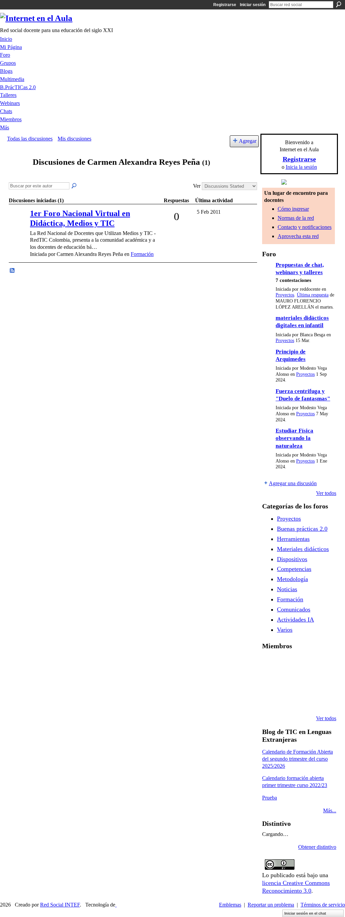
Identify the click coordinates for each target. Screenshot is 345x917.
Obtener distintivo (317, 847)
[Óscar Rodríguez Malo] (322, 664)
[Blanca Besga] (322, 682)
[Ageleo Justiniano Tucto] (287, 664)
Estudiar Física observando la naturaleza (294, 438)
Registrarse (224, 4)
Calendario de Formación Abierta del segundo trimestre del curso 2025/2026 (297, 759)
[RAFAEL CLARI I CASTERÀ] (304, 664)
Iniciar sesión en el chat (305, 913)
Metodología (292, 579)
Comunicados (293, 609)
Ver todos (326, 493)
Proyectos (285, 294)
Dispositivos (292, 559)
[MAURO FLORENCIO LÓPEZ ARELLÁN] (270, 664)
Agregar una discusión (293, 483)
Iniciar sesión (252, 4)
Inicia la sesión (301, 167)
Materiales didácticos (303, 549)
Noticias (287, 589)
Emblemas (230, 905)
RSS (12, 271)
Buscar (338, 4)
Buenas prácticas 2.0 (302, 528)
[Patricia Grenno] (322, 700)
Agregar (247, 141)
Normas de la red (296, 218)
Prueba (269, 798)
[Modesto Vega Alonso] (270, 682)
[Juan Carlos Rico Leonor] (304, 682)
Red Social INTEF (60, 905)
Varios (284, 629)
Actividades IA (295, 619)
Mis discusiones (74, 138)
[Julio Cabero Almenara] (304, 700)
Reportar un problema (271, 905)
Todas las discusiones (30, 138)
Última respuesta (312, 294)
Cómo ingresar (293, 209)
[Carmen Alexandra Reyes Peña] (18, 175)
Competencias (294, 569)
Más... (329, 810)
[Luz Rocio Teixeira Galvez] (270, 700)
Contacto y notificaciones (305, 227)
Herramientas (293, 538)
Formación (142, 254)
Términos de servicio (323, 905)
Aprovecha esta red (298, 236)
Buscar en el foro (74, 186)
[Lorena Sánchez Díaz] (287, 682)
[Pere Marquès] (287, 700)
